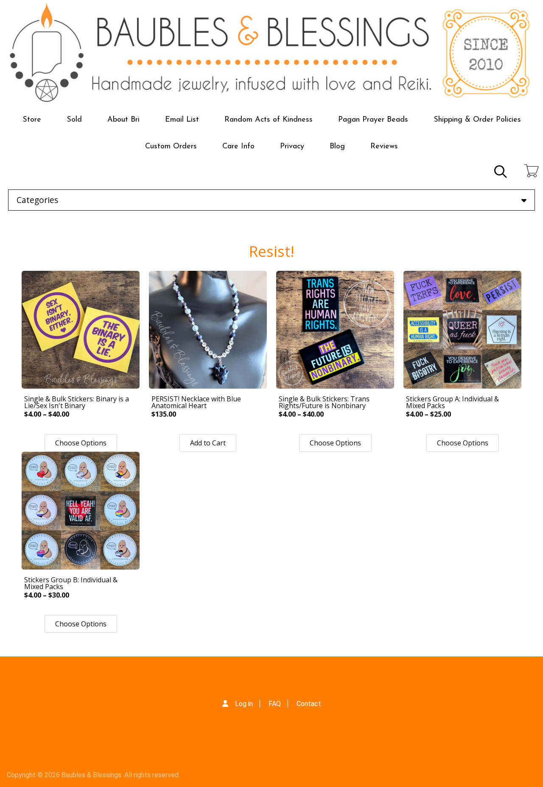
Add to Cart (208, 443)
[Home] (271, 53)
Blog (337, 146)
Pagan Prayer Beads (373, 120)
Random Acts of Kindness (268, 120)
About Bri (123, 120)
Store (31, 120)
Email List (182, 120)
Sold (74, 120)
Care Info (238, 146)
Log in (244, 704)
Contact (309, 704)
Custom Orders (171, 146)
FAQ (275, 704)
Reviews (384, 146)
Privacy (292, 146)
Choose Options (80, 443)
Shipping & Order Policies (477, 120)
